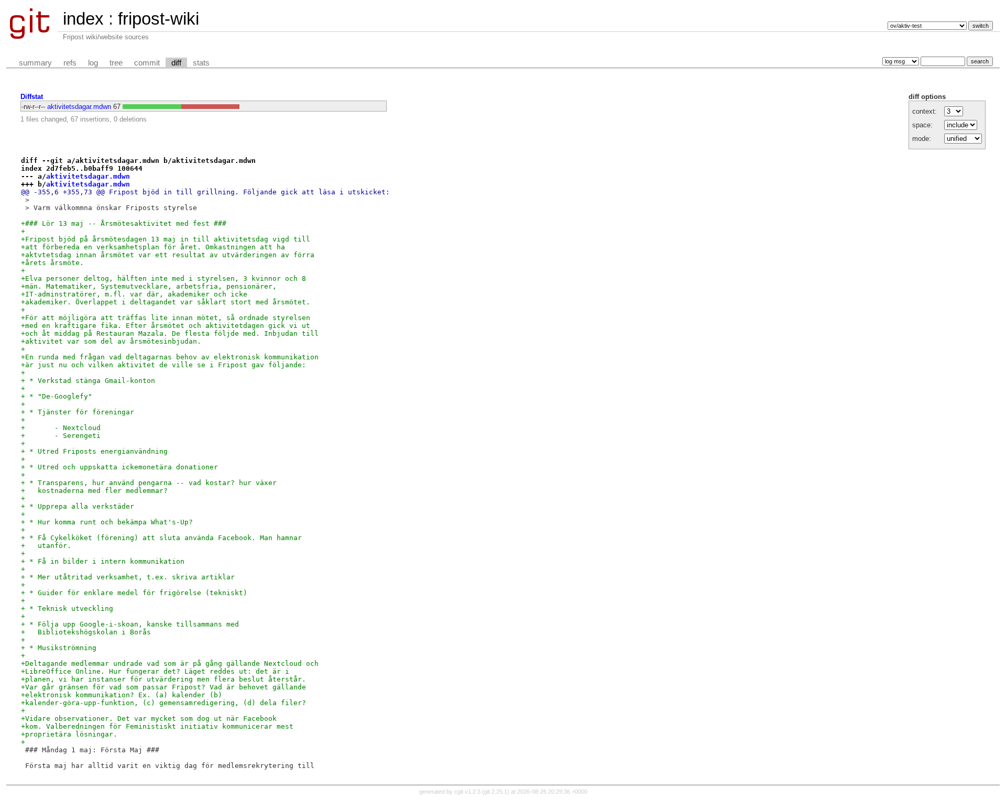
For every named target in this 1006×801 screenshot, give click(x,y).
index (83, 18)
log (93, 63)
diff (176, 63)
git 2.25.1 (495, 791)
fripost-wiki (158, 18)
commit (147, 63)
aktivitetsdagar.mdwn (79, 107)
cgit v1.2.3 (467, 791)
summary (35, 63)
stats (201, 63)
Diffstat (31, 97)
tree (116, 63)
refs (69, 63)
